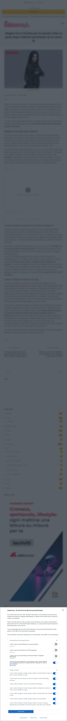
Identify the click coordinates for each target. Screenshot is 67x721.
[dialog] (33, 664)
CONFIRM (21, 711)
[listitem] (33, 640)
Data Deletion (23, 717)
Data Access (33, 717)
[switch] (55, 644)
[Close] (63, 610)
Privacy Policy (43, 717)
